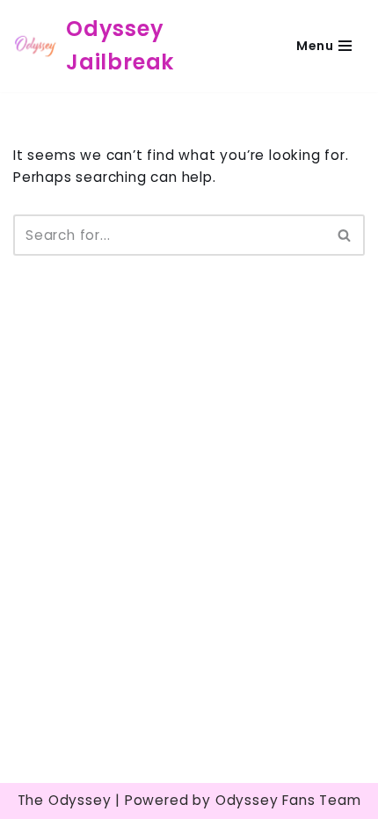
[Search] (345, 235)
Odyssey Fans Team (288, 800)
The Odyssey (65, 800)
